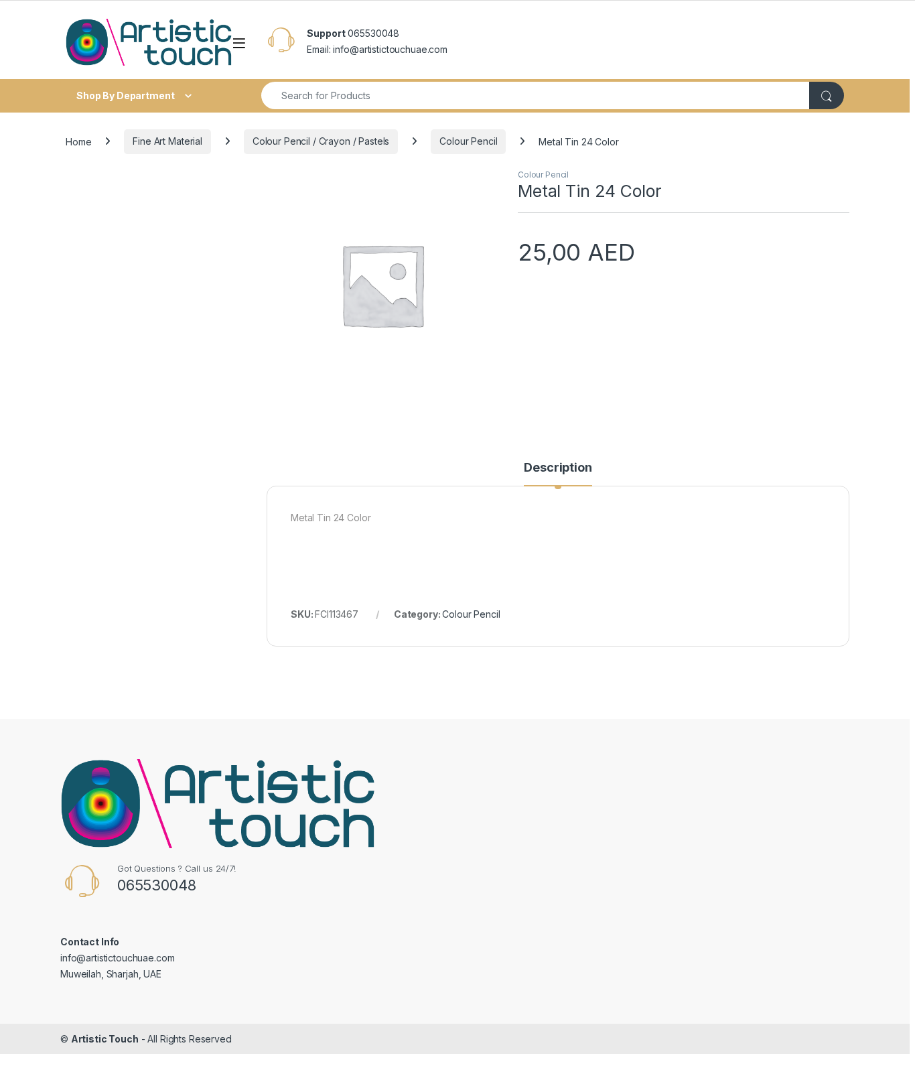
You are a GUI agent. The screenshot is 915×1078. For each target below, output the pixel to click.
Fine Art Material (167, 141)
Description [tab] (557, 468)
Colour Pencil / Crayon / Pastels (321, 141)
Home (78, 141)
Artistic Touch (105, 1039)
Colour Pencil (468, 141)
